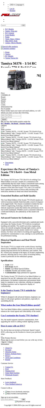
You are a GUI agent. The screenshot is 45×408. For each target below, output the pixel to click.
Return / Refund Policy (13, 354)
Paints (7, 37)
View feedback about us (13, 384)
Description (9, 163)
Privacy (7, 356)
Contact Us (9, 367)
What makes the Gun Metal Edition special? (20, 305)
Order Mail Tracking (12, 373)
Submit (4, 119)
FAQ (7, 164)
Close (10, 342)
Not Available (5, 109)
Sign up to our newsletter (9, 397)
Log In (12, 9)
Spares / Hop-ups (11, 31)
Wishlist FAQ (10, 371)
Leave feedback (10, 382)
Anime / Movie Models (13, 43)
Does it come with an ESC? (13, 326)
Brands (7, 360)
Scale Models (10, 35)
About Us (8, 348)
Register (12, 11)
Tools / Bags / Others (12, 39)
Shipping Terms (10, 352)
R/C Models (9, 29)
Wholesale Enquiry (11, 375)
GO (23, 25)
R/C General (9, 33)
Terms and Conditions (12, 358)
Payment (8, 350)
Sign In (4, 342)
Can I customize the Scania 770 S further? (20, 315)
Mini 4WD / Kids (11, 41)
